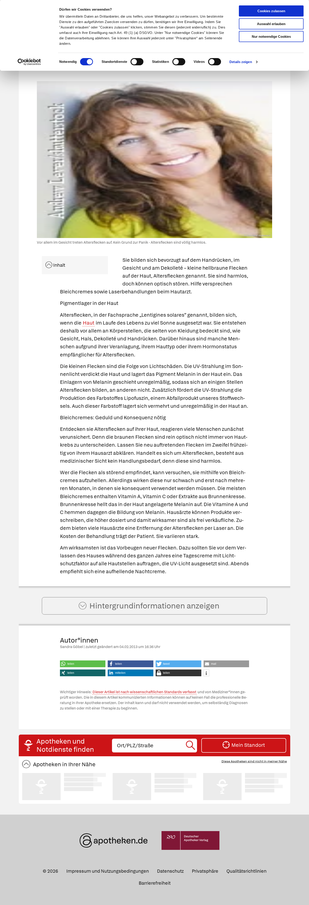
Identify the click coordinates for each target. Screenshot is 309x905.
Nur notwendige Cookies (271, 36)
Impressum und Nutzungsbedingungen (107, 871)
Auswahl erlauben (271, 24)
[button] (83, 663)
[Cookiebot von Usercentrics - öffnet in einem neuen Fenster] (29, 62)
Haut (88, 323)
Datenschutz (170, 871)
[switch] (137, 61)
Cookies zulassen (271, 11)
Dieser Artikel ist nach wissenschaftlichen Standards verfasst (144, 692)
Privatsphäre (205, 871)
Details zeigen (240, 62)
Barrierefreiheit (155, 883)
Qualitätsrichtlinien (246, 871)
